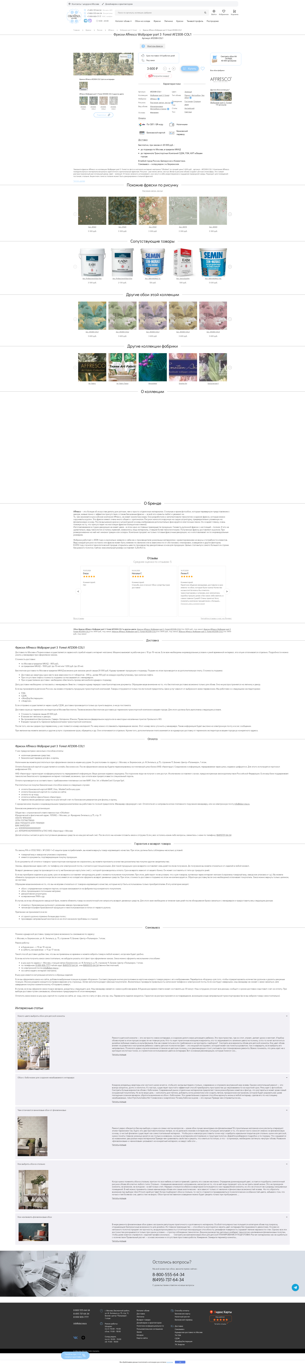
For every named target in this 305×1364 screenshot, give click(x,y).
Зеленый (188, 91)
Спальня (197, 101)
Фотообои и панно (158, 108)
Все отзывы (78, 618)
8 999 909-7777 (81, 1316)
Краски (179, 21)
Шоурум (140, 1335)
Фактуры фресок (155, 46)
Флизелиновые (156, 106)
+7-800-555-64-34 (94, 13)
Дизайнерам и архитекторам (149, 1322)
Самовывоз (179, 1329)
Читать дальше (119, 1054)
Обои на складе (142, 21)
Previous (75, 214)
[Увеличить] (103, 74)
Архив (139, 1332)
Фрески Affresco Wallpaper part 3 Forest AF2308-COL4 (134, 631)
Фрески (157, 21)
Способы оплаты (182, 1310)
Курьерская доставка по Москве (188, 1332)
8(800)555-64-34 (91, 965)
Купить (192, 68)
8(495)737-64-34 (223, 835)
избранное (203, 68)
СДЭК (177, 1338)
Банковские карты (182, 1313)
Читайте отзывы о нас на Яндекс (216, 618)
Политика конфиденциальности (150, 1325)
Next (230, 214)
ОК (180, 1362)
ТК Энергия (180, 1344)
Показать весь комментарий (193, 604)
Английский (189, 108)
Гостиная (189, 101)
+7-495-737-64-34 (94, 10)
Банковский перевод (183, 1319)
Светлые (188, 112)
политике (170, 1362)
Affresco (153, 98)
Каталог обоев (122, 21)
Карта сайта (142, 1338)
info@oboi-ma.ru (242, 803)
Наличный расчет (182, 1316)
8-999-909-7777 (43, 965)
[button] (103, 115)
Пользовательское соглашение (150, 1329)
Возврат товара (143, 1319)
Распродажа (213, 21)
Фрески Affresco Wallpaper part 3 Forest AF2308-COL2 (159, 629)
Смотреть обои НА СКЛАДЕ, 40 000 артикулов (229, 58)
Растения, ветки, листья (160, 102)
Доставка (141, 1313)
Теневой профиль (195, 21)
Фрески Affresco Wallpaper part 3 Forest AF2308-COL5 (201, 631)
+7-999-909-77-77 (94, 16)
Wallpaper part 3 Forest (159, 95)
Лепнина (168, 21)
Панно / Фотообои (193, 95)
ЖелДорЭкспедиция (183, 1341)
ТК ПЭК (178, 1335)
